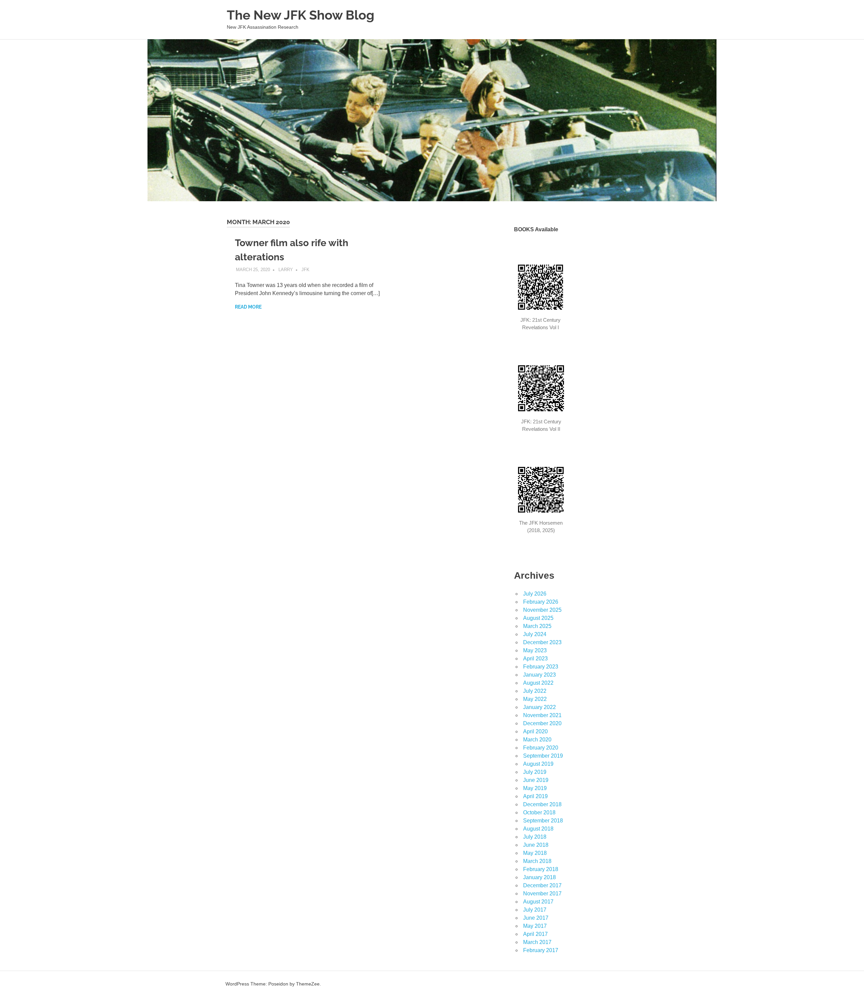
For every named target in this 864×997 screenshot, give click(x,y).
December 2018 (542, 804)
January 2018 (539, 877)
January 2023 (539, 675)
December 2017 (542, 885)
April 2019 (535, 796)
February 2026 (540, 602)
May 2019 (535, 788)
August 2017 (538, 901)
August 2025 (538, 618)
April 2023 (535, 658)
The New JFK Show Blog (300, 15)
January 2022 (539, 707)
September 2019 (543, 756)
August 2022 (538, 683)
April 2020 (535, 731)
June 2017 (535, 918)
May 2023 (535, 650)
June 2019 (535, 780)
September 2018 (543, 820)
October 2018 (539, 812)
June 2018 (535, 845)
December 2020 (542, 723)
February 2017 (540, 950)
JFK (305, 269)
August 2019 (538, 764)
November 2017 (542, 893)
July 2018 (534, 837)
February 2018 (540, 869)
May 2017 (535, 926)
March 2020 (537, 739)
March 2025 (537, 626)
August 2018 (538, 829)
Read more (248, 307)
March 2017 (537, 942)
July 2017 (534, 910)
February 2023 (540, 667)
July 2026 (534, 594)
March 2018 (537, 861)
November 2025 (542, 610)
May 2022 (535, 699)
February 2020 (540, 748)
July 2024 (534, 634)
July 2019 (534, 772)
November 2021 (542, 715)
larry (285, 269)
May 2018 (535, 853)
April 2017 (535, 934)
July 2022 (534, 691)
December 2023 (542, 642)
